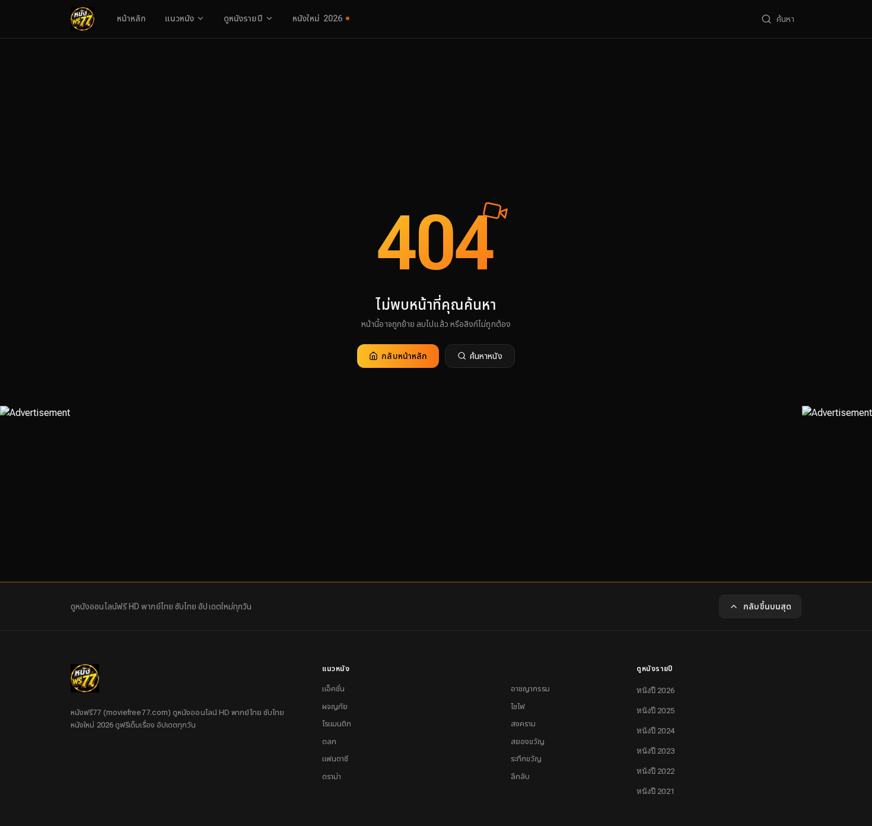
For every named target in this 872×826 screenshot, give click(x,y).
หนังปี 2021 (655, 791)
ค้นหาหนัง (486, 356)
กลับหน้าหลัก (404, 356)
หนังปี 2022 (655, 771)
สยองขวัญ (528, 741)
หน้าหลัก (131, 18)
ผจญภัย (335, 706)
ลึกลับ (520, 776)
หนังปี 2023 (655, 750)
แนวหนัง (179, 18)
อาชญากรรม (530, 688)
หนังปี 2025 (655, 710)
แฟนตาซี (335, 758)
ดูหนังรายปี (243, 18)
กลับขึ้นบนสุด (767, 606)
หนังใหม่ (317, 18)
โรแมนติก (337, 723)
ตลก (329, 741)
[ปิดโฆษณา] (35, 431)
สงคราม (523, 723)
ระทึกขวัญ (526, 758)
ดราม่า (331, 776)
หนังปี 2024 (655, 730)
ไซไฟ (518, 706)
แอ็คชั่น (333, 688)
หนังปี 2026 (655, 690)
